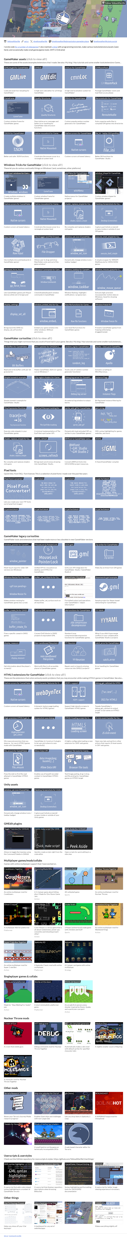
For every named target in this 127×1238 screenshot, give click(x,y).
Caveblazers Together (13, 869)
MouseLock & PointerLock (46, 544)
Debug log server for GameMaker (79, 377)
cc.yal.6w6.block (11, 509)
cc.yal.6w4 (69, 479)
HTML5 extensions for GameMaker (24, 674)
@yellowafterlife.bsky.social (105, 41)
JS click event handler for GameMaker (109, 718)
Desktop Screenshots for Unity (48, 790)
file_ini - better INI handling (107, 133)
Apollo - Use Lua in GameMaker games (109, 346)
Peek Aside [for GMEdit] (75, 829)
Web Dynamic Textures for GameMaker (49, 683)
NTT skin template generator (77, 1023)
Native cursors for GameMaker (78, 133)
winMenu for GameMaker (76, 173)
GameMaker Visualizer (75, 577)
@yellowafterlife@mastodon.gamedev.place (70, 41)
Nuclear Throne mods (16, 1018)
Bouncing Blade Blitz (43, 869)
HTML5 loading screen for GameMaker (79, 718)
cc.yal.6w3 (39, 479)
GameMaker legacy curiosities (21, 536)
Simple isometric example (15, 377)
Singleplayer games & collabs (20, 976)
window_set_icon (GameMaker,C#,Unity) (79, 237)
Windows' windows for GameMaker (18, 173)
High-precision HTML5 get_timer (18, 718)
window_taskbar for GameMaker (79, 269)
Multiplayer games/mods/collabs (23, 860)
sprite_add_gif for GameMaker (78, 408)
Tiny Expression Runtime (15, 408)
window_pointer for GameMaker (18, 544)
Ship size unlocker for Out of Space (49, 1093)
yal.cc (26, 41)
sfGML (98, 439)
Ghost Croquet (10, 904)
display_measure (11, 643)
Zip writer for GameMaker (106, 544)
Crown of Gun (10, 1023)
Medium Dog (101, 1023)
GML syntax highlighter (14, 1164)
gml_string (99, 408)
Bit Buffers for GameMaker (15, 346)
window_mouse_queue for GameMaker (109, 269)
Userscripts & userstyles (18, 1155)
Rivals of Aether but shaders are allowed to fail (49, 1124)
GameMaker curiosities (17, 338)
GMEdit (38, 67)
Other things (11, 1197)
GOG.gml (69, 544)
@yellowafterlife (40, 41)
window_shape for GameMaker (108, 173)
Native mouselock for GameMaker (49, 133)
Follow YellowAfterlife (115, 3)
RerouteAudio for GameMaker (108, 98)
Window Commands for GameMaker (49, 269)
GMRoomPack (101, 67)
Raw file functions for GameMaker (79, 304)
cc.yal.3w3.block (102, 509)
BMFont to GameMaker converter (79, 439)
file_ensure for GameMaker (15, 751)
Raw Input (8, 237)
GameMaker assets (15, 59)
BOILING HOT (101, 1093)
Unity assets (11, 784)
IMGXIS (98, 1164)
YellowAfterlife (13, 41)
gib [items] (69, 1093)
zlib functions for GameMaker (77, 610)
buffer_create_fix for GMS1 (15, 610)
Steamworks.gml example (106, 577)
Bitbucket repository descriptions (49, 1164)
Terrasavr (69, 1124)
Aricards (68, 942)
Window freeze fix (103, 304)
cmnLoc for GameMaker (75, 67)
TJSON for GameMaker (14, 133)
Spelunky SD (40, 942)
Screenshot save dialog (44, 718)
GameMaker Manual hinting (77, 1164)
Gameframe (9, 98)
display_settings (11, 304)
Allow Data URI (41, 751)
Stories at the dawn (43, 982)
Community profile (15, 1236)
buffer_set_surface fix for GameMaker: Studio (49, 577)
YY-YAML (99, 610)
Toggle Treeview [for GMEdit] (16, 829)
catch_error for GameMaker (107, 643)
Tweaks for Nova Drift (13, 1124)
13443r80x (100, 1203)
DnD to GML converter (44, 610)
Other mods (11, 1087)
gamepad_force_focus (13, 269)
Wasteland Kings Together (106, 904)
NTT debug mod (41, 1023)
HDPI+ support (71, 683)
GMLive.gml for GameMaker (16, 67)
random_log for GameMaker (77, 346)
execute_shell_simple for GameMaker (109, 237)
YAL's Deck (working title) (45, 1203)
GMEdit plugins (13, 823)
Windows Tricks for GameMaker (23, 164)
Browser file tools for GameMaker (79, 751)
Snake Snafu (70, 904)
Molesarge (8, 1056)
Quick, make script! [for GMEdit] (48, 829)
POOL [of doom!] (72, 982)
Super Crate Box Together (15, 942)
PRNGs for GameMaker (75, 98)
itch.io (6, 1236)
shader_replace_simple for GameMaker (79, 204)
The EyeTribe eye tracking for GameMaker (49, 408)
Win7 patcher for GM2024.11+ (48, 346)
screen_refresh (41, 439)
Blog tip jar (69, 1203)
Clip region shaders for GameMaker (49, 377)
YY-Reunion (70, 643)
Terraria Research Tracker (15, 1093)
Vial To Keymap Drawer (14, 1203)
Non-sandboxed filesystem (46, 643)
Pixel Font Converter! (13, 479)
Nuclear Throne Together (106, 869)
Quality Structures (42, 98)
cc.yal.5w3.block (72, 509)
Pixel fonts (10, 470)
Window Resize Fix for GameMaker (18, 577)
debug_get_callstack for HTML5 (108, 683)
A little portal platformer (14, 982)
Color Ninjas (40, 904)
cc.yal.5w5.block (41, 509)
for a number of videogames (26, 47)
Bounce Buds (70, 869)
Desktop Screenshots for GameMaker (109, 204)
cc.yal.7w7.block (102, 479)
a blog (54, 47)
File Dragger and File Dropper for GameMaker (49, 237)
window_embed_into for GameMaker (49, 304)
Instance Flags (101, 377)
